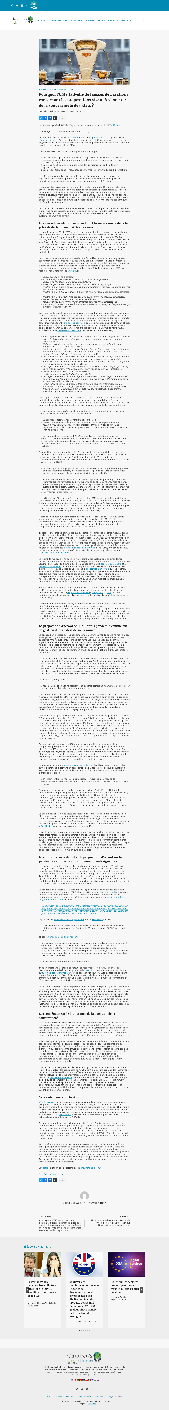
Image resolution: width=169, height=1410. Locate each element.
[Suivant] (141, 1290)
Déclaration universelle (69, 330)
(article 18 (72, 270)
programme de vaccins (78, 592)
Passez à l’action (62, 1396)
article (46, 1167)
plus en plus (69, 765)
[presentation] (42, 1264)
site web (111, 892)
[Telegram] (27, 5)
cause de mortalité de (61, 1077)
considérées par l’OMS (74, 322)
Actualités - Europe (47, 90)
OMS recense (46, 1102)
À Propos (50, 1396)
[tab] (79, 1330)
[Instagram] (22, 5)
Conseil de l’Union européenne (64, 936)
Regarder (112, 1396)
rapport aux (65, 1114)
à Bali (60, 899)
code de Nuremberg (111, 563)
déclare (116, 125)
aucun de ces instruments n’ (56, 972)
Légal (96, 1396)
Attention (103, 1396)
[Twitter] (17, 5)
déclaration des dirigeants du (69, 919)
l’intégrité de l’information (54, 552)
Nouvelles (88, 1396)
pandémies (97, 137)
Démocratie (63, 90)
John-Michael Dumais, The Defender (42, 1303)
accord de (73, 137)
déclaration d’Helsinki (50, 566)
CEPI (109, 592)
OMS (72, 90)
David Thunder (120, 1297)
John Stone (77, 1321)
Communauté (76, 20)
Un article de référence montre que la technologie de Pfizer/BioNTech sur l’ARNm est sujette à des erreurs (110, 1221)
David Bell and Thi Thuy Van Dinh (54, 111)
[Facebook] (12, 5)
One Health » (47, 826)
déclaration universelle (97, 568)
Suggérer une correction (51, 1174)
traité (89, 970)
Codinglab (92, 1404)
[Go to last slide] (27, 1290)
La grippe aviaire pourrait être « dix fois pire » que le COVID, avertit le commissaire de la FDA (42, 1289)
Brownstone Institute (91, 1167)
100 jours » (97, 592)
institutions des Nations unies (79, 547)
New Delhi (97, 919)
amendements (48, 140)
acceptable (82, 765)
